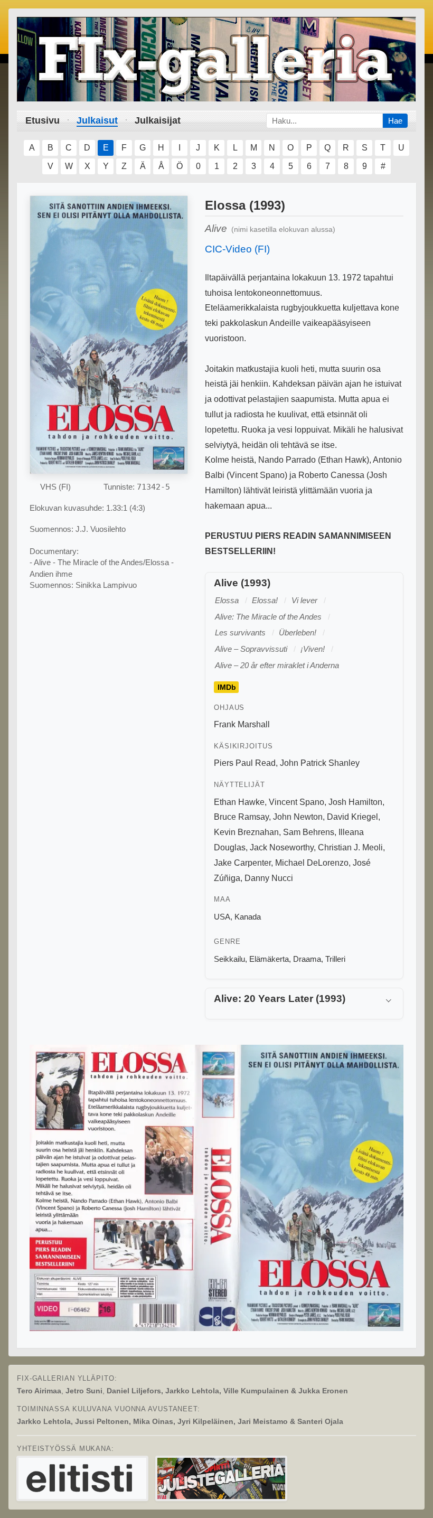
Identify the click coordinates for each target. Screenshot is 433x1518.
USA (222, 916)
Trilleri (335, 958)
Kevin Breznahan (246, 832)
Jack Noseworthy (282, 847)
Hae (395, 120)
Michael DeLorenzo (312, 862)
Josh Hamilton (355, 802)
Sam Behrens (308, 832)
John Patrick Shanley (320, 762)
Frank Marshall (242, 724)
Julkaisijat (158, 120)
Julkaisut (97, 120)
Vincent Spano (296, 802)
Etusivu (42, 120)
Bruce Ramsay (241, 816)
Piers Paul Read (245, 762)
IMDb (227, 687)
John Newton (298, 816)
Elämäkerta (269, 958)
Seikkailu (229, 958)
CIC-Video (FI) (237, 249)
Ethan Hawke (239, 802)
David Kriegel (352, 816)
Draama (307, 958)
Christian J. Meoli (350, 847)
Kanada (247, 916)
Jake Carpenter (242, 862)
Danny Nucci (268, 878)
